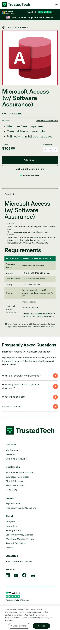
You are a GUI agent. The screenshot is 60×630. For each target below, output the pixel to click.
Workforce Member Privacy (20, 539)
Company (10, 521)
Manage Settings (19, 626)
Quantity (47, 144)
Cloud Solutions (14, 481)
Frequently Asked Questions (21, 508)
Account (11, 444)
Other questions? (12, 406)
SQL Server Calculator (17, 477)
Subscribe (12, 556)
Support (10, 498)
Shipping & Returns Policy (15, 361)
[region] (30, 617)
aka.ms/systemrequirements (39, 313)
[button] (56, 4)
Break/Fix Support (15, 485)
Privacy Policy (13, 530)
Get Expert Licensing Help (30, 169)
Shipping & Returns (16, 458)
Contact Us (11, 526)
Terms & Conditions (16, 543)
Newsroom (11, 489)
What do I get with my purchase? (21, 375)
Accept (41, 626)
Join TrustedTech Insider (19, 561)
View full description (47, 121)
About (9, 516)
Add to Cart (30, 160)
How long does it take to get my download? (20, 386)
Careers (10, 547)
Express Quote (13, 503)
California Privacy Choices (19, 534)
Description (10, 194)
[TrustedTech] (16, 4)
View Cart (11, 454)
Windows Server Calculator (20, 472)
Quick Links (13, 467)
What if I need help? (13, 396)
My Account (12, 450)
